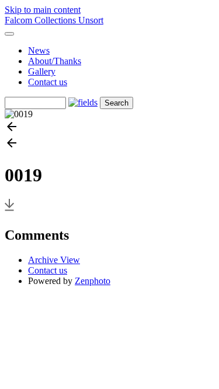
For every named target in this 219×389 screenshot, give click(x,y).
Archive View (54, 260)
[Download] (9, 210)
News (39, 50)
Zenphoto (92, 281)
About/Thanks (54, 61)
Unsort (90, 20)
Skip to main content (43, 10)
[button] (109, 128)
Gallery (41, 71)
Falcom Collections (41, 20)
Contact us (47, 82)
